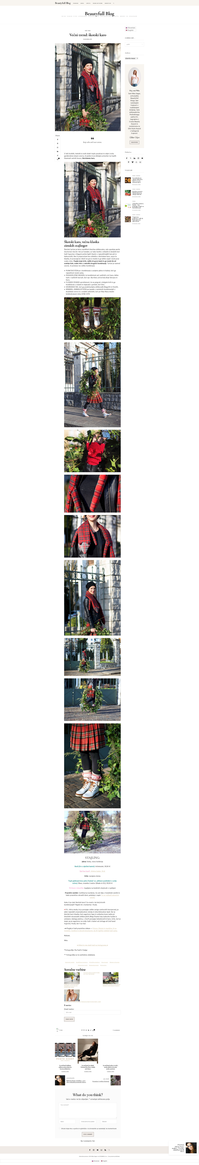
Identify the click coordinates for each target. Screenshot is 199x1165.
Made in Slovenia (114, 962)
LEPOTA (88, 3)
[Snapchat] (136, 162)
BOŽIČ (86, 30)
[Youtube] (142, 158)
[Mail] (140, 162)
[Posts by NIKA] (57, 1030)
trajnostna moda (94, 965)
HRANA (133, 175)
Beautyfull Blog (99, 14)
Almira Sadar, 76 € (92, 871)
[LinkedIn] (57, 151)
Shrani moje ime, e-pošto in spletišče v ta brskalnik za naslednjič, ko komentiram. (89, 1128)
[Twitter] (130, 158)
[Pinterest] (57, 143)
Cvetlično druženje (95, 962)
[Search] (109, 1150)
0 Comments (117, 1030)
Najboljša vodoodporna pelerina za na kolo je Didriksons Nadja (71, 986)
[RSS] (105, 1150)
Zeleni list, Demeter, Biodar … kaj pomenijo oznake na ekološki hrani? (138, 206)
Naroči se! (108, 3)
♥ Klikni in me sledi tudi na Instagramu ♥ (92, 945)
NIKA (61, 1030)
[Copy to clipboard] (57, 155)
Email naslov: (69, 1009)
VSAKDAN (75, 3)
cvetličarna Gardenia (82, 962)
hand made (105, 962)
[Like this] (57, 159)
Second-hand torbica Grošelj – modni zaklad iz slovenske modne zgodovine (88, 1067)
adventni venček (70, 962)
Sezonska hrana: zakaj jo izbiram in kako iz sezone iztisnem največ (137, 180)
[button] (57, 1055)
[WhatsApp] (57, 147)
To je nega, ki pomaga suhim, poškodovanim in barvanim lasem (82, 1002)
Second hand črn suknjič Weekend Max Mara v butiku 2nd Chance (65, 1067)
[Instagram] (138, 158)
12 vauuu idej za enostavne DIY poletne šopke (91, 973)
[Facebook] (57, 139)
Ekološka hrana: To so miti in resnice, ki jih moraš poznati (111, 985)
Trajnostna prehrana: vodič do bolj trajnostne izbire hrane (137, 219)
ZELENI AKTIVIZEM (97, 3)
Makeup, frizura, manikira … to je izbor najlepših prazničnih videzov (178, 1149)
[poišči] (113, 3)
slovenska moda (83, 965)
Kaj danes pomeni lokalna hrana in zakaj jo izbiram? (137, 193)
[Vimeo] (132, 162)
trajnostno (103, 965)
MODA (82, 3)
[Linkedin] (134, 158)
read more (134, 142)
